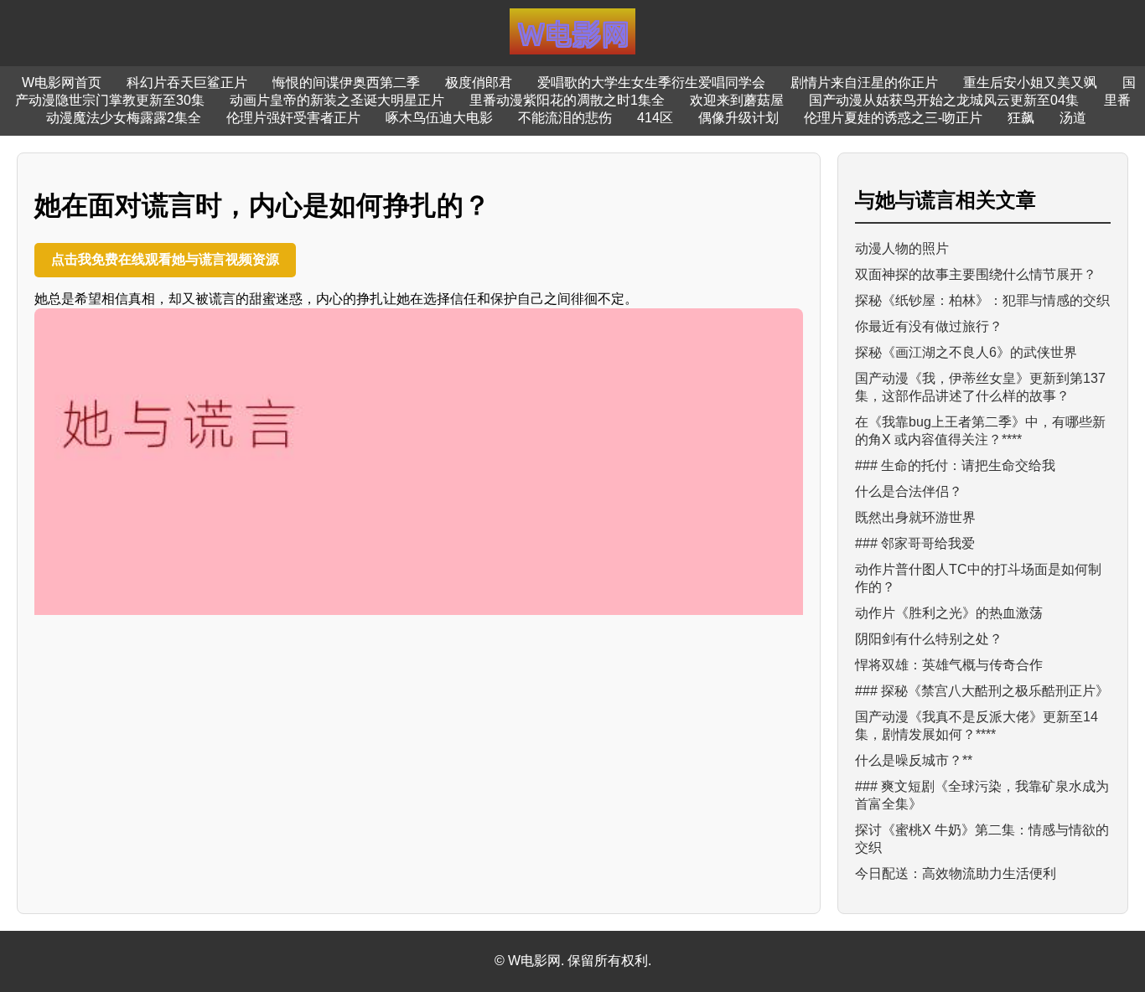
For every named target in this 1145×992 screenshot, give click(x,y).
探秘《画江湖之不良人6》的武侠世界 (966, 352)
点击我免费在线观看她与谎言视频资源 (165, 259)
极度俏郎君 (478, 82)
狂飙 (1021, 118)
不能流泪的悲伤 (565, 118)
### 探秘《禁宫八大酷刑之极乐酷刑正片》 (982, 691)
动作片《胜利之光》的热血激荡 (949, 613)
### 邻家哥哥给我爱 (915, 543)
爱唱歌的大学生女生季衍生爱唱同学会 (651, 82)
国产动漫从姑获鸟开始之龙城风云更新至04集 (944, 100)
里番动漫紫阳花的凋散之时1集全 (567, 100)
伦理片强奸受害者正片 (293, 118)
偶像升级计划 (738, 118)
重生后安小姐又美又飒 (1030, 82)
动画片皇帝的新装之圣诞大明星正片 (337, 100)
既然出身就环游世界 (915, 517)
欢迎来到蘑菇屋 (737, 100)
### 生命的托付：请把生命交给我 (955, 465)
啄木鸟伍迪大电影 (439, 118)
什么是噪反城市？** (913, 760)
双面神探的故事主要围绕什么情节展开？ (975, 274)
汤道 (1073, 118)
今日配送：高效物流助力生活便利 (955, 873)
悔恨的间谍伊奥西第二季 (346, 82)
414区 (655, 118)
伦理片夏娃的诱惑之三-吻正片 (893, 118)
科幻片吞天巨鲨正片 (187, 82)
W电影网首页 (61, 82)
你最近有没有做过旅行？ (929, 326)
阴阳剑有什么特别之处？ (929, 639)
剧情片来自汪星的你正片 (864, 82)
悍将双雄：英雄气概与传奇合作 (949, 665)
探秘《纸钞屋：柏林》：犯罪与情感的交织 (982, 300)
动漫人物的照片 (902, 248)
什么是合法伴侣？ (908, 491)
